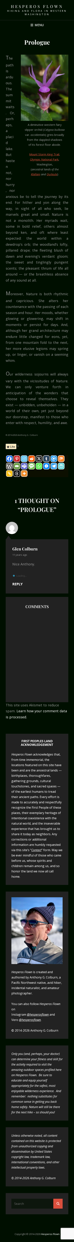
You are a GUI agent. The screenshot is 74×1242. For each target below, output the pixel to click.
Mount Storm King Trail (44, 154)
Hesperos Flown (37, 6)
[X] (39, 458)
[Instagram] (24, 458)
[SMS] (31, 466)
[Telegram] (53, 466)
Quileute (52, 174)
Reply (17, 584)
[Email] (16, 466)
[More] (24, 473)
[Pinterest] (16, 458)
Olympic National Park (44, 159)
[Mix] (61, 458)
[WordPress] (9, 466)
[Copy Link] (9, 473)
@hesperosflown (38, 1014)
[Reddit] (31, 458)
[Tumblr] (46, 458)
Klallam (35, 174)
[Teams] (24, 466)
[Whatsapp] (39, 466)
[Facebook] (9, 458)
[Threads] (16, 473)
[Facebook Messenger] (46, 466)
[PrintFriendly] (61, 466)
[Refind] (53, 458)
